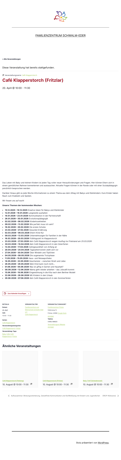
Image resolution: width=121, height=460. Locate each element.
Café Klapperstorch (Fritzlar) (53, 381)
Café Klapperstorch (8, 323)
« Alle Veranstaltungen (11, 59)
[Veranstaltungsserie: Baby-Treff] (112, 384)
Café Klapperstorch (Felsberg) (13, 381)
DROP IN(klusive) (109, 396)
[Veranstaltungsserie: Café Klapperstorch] (31, 384)
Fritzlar (18, 328)
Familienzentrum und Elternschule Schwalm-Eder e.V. (34, 309)
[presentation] (20, 364)
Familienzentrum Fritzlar (56, 307)
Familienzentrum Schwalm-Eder (60, 35)
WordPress (103, 442)
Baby (4, 334)
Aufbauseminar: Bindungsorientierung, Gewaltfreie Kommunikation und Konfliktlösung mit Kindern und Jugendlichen (55, 396)
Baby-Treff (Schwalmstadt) (92, 381)
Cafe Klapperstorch (31, 314)
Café (8, 334)
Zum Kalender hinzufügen (17, 293)
